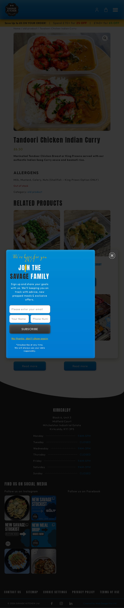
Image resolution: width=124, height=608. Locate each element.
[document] (62, 304)
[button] (112, 255)
